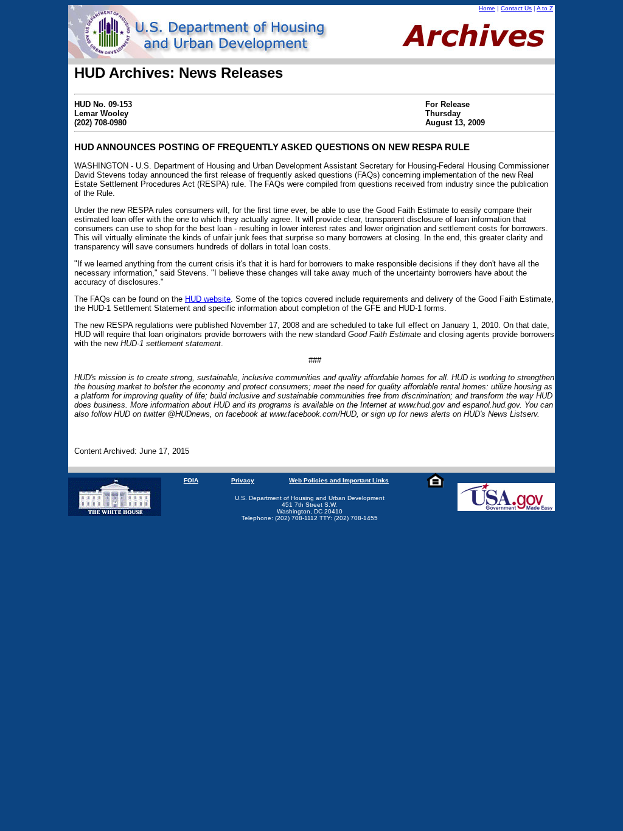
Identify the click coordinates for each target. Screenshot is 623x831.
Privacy (242, 480)
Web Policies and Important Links (339, 480)
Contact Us (516, 8)
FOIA (191, 480)
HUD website (208, 299)
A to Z (545, 8)
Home (487, 8)
